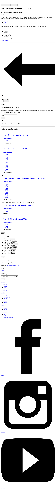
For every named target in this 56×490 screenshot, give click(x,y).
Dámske (3, 282)
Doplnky (6, 290)
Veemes (5, 288)
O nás (5, 315)
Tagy (5, 23)
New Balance (7, 297)
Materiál (5, 22)
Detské (3, 305)
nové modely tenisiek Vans (13, 265)
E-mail (2, 115)
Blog (5, 314)
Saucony (6, 286)
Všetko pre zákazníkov (9, 317)
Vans (5, 287)
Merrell (5, 284)
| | (7, 239)
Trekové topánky (4, 40)
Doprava (6, 21)
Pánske (3, 293)
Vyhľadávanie (4, 274)
